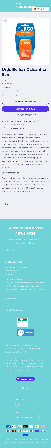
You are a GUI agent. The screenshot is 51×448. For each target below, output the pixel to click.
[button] (5, 5)
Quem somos (10, 299)
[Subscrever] (43, 250)
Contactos (9, 304)
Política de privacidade (38, 442)
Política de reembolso (20, 442)
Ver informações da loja (14, 128)
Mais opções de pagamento (25, 115)
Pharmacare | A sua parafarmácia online (22, 439)
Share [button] (7, 204)
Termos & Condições (13, 310)
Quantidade (6, 88)
